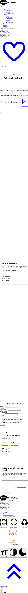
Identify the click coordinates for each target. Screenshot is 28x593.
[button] (14, 532)
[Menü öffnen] (2, 6)
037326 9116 (7, 32)
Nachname (3, 409)
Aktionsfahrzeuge (10, 13)
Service (4, 14)
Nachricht (2, 415)
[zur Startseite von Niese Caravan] (9, 4)
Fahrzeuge (5, 9)
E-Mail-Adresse (4, 411)
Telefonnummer (4, 412)
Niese (4, 23)
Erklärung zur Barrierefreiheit (9, 516)
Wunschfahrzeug (9, 18)
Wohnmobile (9, 10)
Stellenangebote (9, 22)
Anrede (1, 406)
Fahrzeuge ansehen (16, 102)
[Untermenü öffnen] (8, 9)
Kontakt (5, 25)
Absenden (3, 424)
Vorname (2, 408)
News (7, 21)
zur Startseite (5, 102)
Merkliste (5, 26)
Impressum (5, 512)
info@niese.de (7, 34)
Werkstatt (8, 20)
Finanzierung (9, 17)
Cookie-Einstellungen (8, 515)
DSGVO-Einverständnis (6, 417)
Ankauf (7, 16)
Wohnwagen (8, 12)
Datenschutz (5, 513)
